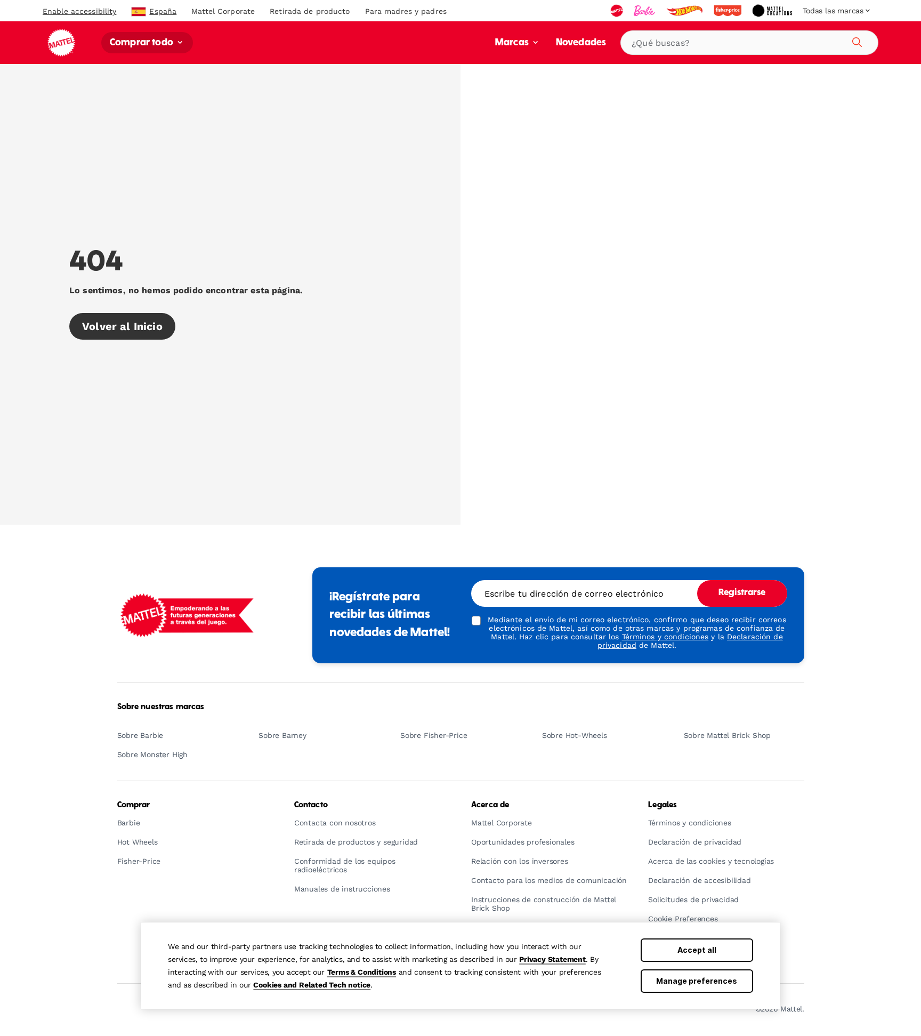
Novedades (581, 42)
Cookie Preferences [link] (682, 919)
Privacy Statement (552, 959)
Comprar (133, 805)
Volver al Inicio (122, 326)
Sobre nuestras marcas (161, 707)
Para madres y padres (406, 11)
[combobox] (749, 42)
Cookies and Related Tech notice (311, 985)
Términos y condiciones (665, 636)
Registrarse (742, 593)
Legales (662, 805)
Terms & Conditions (361, 972)
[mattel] (617, 10)
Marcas (513, 42)
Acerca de (490, 805)
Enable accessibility (79, 11)
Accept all (696, 949)
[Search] (855, 40)
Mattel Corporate (223, 11)
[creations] (773, 10)
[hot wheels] (685, 10)
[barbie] (645, 10)
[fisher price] (728, 10)
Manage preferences (696, 980)
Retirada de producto (310, 11)
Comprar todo (142, 42)
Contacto (311, 805)
